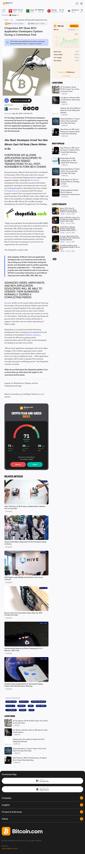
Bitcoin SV (24, 701)
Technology (12, 20)
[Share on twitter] (29, 108)
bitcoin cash (11, 701)
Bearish (18, 464)
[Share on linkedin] (37, 108)
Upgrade (22, 710)
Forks (31, 706)
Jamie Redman (14, 109)
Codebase (21, 706)
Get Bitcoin (74, 26)
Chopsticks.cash (12, 191)
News (6, 20)
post (9, 303)
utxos (31, 710)
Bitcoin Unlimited (38, 701)
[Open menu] (81, 3)
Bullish (35, 464)
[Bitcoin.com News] (8, 3)
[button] (29, 100)
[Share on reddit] (33, 108)
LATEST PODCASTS (59, 204)
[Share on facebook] (25, 108)
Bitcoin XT (10, 706)
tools (42, 394)
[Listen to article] (6, 100)
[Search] (77, 3)
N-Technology (11, 710)
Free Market (41, 706)
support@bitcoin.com (10, 848)
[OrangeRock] (14, 15)
